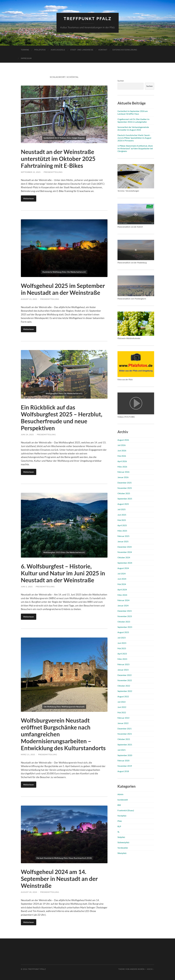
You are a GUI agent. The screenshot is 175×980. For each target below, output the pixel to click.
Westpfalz (121, 853)
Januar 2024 (122, 605)
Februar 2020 (123, 760)
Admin (120, 794)
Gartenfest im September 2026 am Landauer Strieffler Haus (132, 112)
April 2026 (122, 461)
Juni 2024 (121, 579)
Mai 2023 (121, 648)
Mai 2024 (121, 584)
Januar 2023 (122, 669)
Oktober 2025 (123, 493)
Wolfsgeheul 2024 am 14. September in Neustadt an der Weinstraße (59, 878)
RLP (119, 826)
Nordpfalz (121, 815)
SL (118, 831)
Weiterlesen (28, 198)
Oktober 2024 (123, 557)
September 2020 (124, 755)
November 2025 (124, 488)
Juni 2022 (121, 707)
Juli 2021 (121, 750)
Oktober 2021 (123, 739)
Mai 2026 (121, 456)
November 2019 (124, 766)
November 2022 (124, 680)
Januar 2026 (122, 477)
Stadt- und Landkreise (81, 50)
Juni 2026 (121, 450)
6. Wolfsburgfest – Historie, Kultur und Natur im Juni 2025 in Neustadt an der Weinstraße (63, 573)
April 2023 (122, 653)
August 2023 (123, 632)
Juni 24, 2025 (27, 434)
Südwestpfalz (123, 842)
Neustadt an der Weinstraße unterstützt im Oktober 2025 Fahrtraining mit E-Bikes (58, 158)
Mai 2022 (121, 712)
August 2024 (123, 568)
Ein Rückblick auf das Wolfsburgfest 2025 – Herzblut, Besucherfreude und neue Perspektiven (61, 417)
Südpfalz (121, 837)
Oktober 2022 (123, 685)
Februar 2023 (123, 664)
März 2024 (122, 595)
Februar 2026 (123, 472)
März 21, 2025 (28, 754)
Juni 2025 (121, 514)
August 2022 (123, 696)
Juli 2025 (121, 509)
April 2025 (122, 525)
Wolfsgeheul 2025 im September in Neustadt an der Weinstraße (63, 289)
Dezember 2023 (124, 611)
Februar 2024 (123, 600)
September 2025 (124, 498)
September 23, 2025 (31, 172)
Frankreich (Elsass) (125, 810)
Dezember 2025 (124, 482)
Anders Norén (137, 969)
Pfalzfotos (40, 50)
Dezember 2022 (124, 675)
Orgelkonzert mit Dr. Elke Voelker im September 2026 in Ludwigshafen (133, 120)
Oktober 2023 (123, 621)
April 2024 (122, 589)
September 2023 (124, 627)
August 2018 (123, 771)
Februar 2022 (123, 718)
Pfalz (119, 821)
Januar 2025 (122, 541)
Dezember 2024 (124, 547)
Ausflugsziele (58, 50)
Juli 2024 (121, 573)
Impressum (26, 58)
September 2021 (124, 744)
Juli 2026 (121, 445)
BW (119, 805)
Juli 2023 (121, 637)
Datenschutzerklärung (124, 50)
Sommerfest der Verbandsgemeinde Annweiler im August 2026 (133, 128)
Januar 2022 (122, 723)
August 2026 (123, 440)
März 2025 (122, 530)
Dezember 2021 (124, 728)
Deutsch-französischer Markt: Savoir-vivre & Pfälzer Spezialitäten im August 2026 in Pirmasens (134, 138)
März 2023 (122, 659)
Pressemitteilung (53, 172)
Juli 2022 (121, 702)
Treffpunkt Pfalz (87, 18)
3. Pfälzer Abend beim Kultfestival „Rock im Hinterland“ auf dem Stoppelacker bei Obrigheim (135, 148)
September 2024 (124, 563)
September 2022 (124, 691)
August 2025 (123, 504)
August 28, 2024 (29, 892)
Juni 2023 (121, 643)
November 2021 (124, 734)
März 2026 (122, 466)
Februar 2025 (123, 536)
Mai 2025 (121, 520)
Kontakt (103, 50)
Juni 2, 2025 (27, 586)
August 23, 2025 (29, 299)
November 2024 (124, 552)
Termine (25, 50)
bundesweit (122, 799)
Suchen (120, 80)
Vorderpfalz (122, 847)
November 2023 (124, 616)
